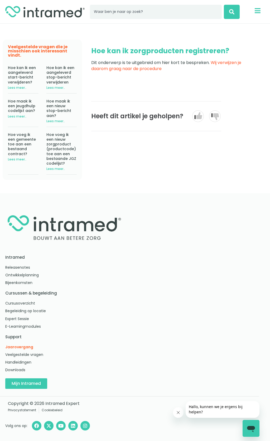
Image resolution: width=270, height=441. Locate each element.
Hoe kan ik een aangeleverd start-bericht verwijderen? (22, 75)
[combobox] (156, 12)
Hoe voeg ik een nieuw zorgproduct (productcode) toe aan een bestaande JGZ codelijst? (61, 149)
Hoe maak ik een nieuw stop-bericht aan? (58, 108)
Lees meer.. (17, 87)
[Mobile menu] (257, 10)
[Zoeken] (232, 12)
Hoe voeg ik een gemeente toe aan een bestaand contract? (22, 144)
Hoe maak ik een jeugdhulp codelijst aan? (21, 106)
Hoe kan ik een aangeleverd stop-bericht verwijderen (60, 75)
